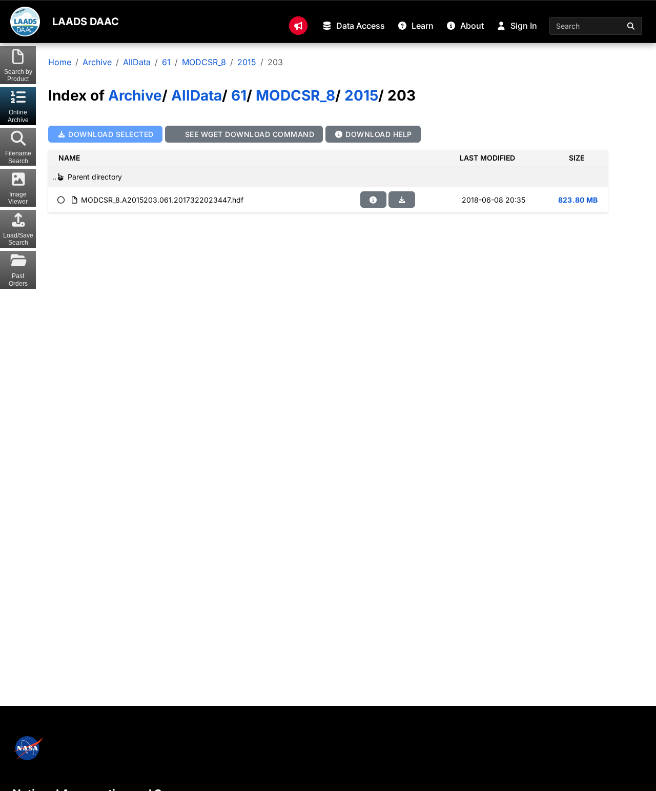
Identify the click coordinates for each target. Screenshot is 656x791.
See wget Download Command (248, 134)
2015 (246, 62)
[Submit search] (631, 26)
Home (59, 62)
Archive (97, 62)
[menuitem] (298, 25)
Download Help (377, 134)
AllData (137, 62)
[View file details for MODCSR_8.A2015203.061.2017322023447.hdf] (373, 199)
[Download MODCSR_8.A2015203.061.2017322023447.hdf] (401, 199)
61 (166, 62)
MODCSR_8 (204, 62)
